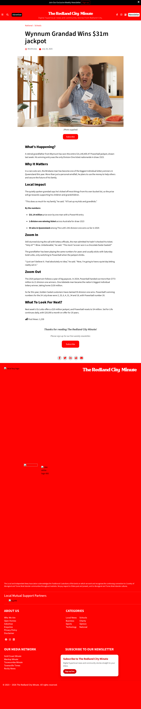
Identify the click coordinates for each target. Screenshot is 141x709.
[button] (8, 15)
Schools (38, 25)
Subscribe (70, 344)
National (29, 25)
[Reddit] (76, 358)
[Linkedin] (70, 358)
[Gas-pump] (125, 15)
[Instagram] (121, 15)
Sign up (85, 2)
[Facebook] (59, 358)
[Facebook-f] (117, 15)
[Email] (81, 358)
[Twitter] (65, 358)
